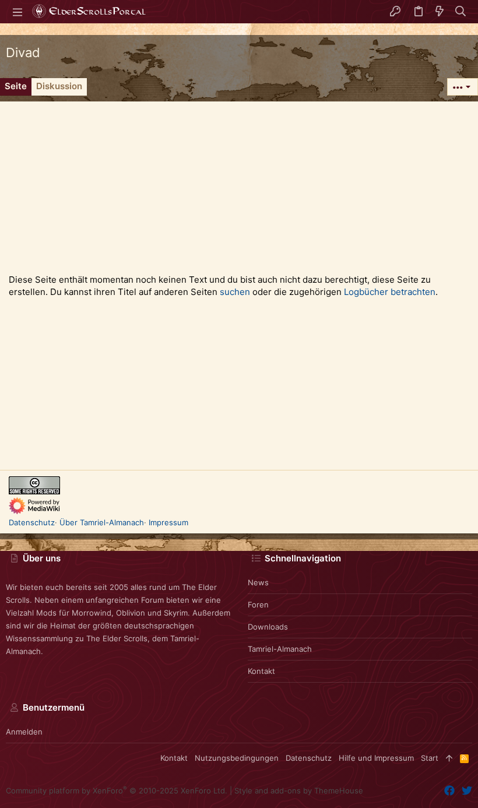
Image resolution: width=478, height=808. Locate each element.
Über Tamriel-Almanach (101, 522)
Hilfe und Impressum (376, 758)
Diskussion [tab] (59, 86)
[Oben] (449, 758)
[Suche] (460, 11)
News (258, 582)
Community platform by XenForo (116, 790)
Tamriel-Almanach (280, 649)
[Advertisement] (239, 183)
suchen (235, 291)
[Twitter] (467, 790)
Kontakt (261, 671)
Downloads (268, 626)
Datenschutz (32, 522)
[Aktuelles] (439, 11)
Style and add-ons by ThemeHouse (298, 790)
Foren (258, 604)
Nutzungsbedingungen (237, 758)
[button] (17, 11)
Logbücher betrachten (389, 291)
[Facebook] (449, 790)
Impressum (168, 522)
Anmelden (24, 731)
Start (429, 758)
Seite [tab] (16, 86)
